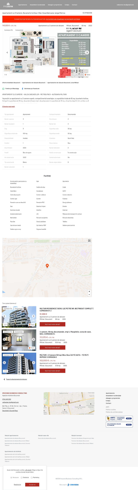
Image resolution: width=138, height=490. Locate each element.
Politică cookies (111, 409)
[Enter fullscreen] (89, 240)
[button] (7, 52)
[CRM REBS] (73, 485)
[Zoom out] (89, 294)
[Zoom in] (89, 291)
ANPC (107, 407)
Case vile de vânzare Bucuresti (47, 438)
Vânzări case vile (43, 435)
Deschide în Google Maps (10, 410)
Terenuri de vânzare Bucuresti (80, 440)
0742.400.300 (6, 399)
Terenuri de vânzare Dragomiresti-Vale (82, 438)
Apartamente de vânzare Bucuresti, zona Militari (63, 82)
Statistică (26, 477)
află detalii (28, 470)
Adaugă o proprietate (55, 5)
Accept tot (32, 484)
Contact (74, 5)
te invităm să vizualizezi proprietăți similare (63, 19)
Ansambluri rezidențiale (37, 5)
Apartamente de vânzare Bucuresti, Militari (17, 440)
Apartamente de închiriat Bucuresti (15, 454)
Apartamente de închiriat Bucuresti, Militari (17, 457)
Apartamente (22, 5)
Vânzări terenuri (76, 435)
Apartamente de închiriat (13, 451)
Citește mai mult (8, 106)
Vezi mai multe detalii (52, 324)
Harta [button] (88, 75)
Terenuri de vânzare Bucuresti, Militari (82, 443)
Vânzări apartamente (11, 435)
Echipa (67, 5)
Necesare (16, 477)
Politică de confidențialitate (114, 412)
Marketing (36, 477)
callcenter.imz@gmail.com (125, 5)
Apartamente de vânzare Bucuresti (33, 82)
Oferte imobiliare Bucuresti (11, 82)
